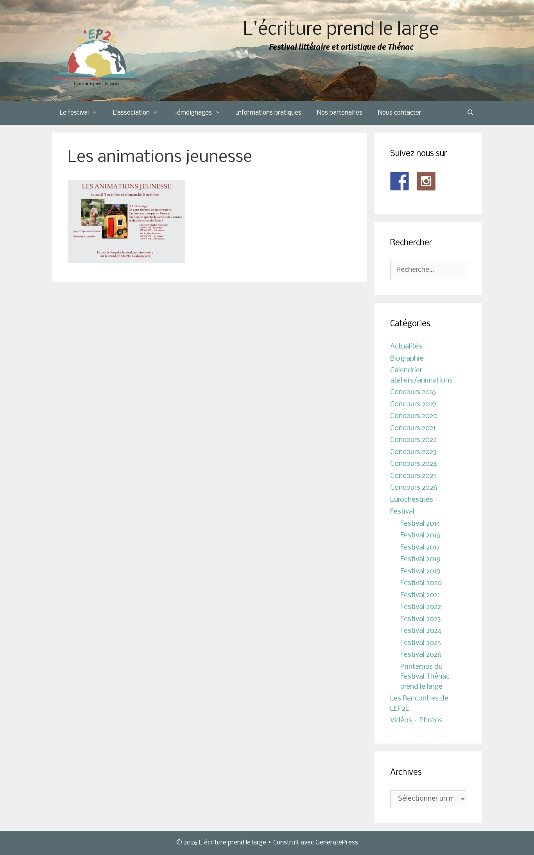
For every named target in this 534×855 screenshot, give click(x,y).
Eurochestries (411, 500)
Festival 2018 (420, 559)
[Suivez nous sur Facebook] (399, 181)
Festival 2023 (420, 619)
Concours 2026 (413, 488)
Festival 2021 (420, 595)
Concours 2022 (413, 440)
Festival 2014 (420, 524)
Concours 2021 (412, 428)
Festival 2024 (420, 631)
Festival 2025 (420, 643)
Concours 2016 (413, 392)
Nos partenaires (339, 113)
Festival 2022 (420, 607)
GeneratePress (336, 842)
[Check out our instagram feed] (426, 181)
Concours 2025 (413, 476)
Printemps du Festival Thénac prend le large (425, 677)
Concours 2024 (413, 464)
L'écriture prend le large (341, 30)
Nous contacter (399, 113)
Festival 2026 (420, 655)
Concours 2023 (413, 452)
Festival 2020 (421, 583)
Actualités (406, 346)
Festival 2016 (420, 535)
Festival (402, 512)
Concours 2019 (413, 404)
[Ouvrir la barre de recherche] (470, 113)
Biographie (406, 359)
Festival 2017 (420, 547)
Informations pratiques (268, 113)
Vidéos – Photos (416, 720)
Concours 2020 (413, 416)
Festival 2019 (420, 571)
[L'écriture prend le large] (98, 57)
